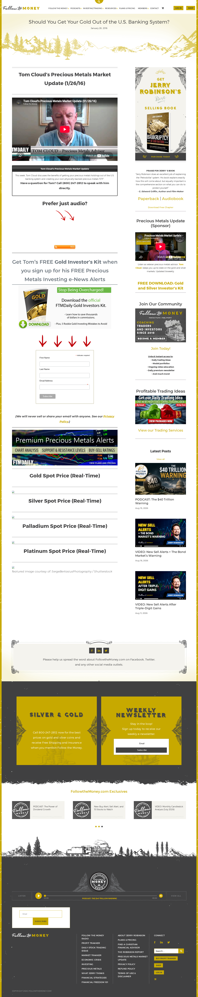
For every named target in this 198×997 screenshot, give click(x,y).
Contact (154, 8)
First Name (45, 358)
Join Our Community (160, 303)
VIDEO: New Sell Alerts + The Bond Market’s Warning (160, 553)
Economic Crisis (91, 959)
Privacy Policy (126, 964)
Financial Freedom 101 (95, 982)
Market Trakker (91, 955)
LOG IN (159, 972)
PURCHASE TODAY (160, 157)
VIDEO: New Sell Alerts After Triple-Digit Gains (155, 606)
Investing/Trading (92, 8)
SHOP (190, 8)
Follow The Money (58, 8)
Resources (110, 8)
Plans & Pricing (127, 8)
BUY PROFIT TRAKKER (166, 958)
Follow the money (30, 935)
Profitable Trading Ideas (160, 391)
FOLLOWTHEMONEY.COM (40, 991)
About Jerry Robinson (131, 935)
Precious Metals (92, 968)
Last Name (45, 369)
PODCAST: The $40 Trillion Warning (154, 501)
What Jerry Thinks (93, 973)
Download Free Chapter (160, 207)
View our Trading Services (160, 430)
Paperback (148, 198)
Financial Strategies (94, 977)
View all (161, 459)
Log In (178, 8)
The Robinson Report (131, 952)
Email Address (64, 381)
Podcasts (75, 8)
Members (142, 8)
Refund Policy (126, 968)
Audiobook (172, 198)
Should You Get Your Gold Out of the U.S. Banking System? (21, 8)
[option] (42, 814)
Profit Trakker (91, 943)
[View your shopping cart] (163, 9)
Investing (87, 964)
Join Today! (160, 348)
